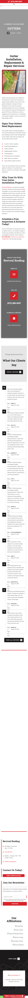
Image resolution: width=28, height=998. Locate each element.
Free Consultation (14, 875)
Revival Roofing (6, 187)
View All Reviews (12, 640)
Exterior (13, 33)
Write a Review (12, 372)
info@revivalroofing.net (14, 281)
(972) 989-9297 (16, 1)
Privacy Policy (9, 900)
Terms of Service (17, 900)
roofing (23, 189)
